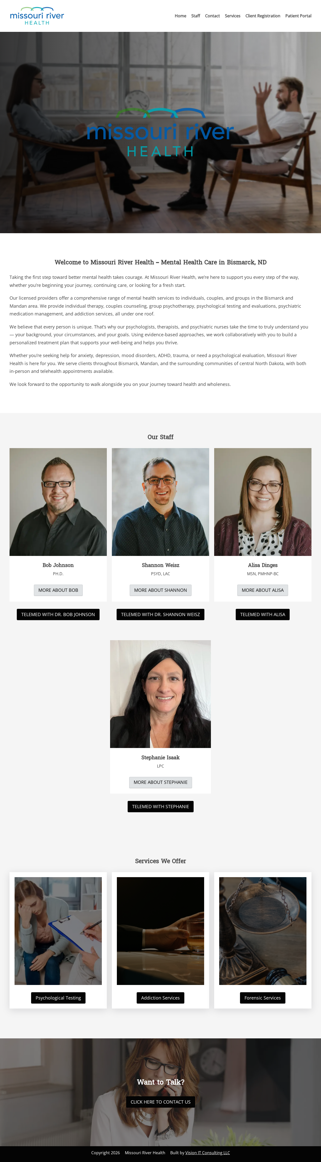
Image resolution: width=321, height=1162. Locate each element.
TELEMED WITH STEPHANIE (160, 806)
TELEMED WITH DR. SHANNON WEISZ (160, 614)
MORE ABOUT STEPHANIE (161, 782)
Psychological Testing (58, 998)
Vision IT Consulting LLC (207, 1152)
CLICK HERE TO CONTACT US (161, 1102)
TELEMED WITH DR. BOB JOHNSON (58, 614)
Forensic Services (263, 998)
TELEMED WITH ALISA (262, 614)
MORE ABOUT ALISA (263, 590)
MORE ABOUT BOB (58, 590)
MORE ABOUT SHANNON (160, 590)
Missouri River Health (145, 1152)
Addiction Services (160, 998)
